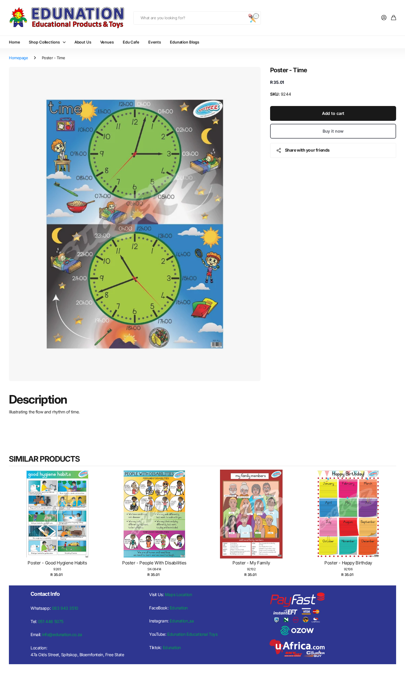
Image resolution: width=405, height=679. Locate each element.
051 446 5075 (50, 621)
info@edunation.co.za (62, 634)
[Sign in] (384, 18)
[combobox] (197, 18)
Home (14, 42)
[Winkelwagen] (393, 18)
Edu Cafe (131, 42)
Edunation (179, 607)
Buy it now (333, 131)
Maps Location (178, 594)
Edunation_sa (182, 620)
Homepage (18, 57)
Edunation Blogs (184, 42)
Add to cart (333, 113)
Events (154, 42)
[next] (390, 525)
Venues (107, 42)
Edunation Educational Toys (192, 634)
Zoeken (253, 18)
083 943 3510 (65, 608)
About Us (82, 42)
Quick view (60, 520)
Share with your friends (307, 150)
